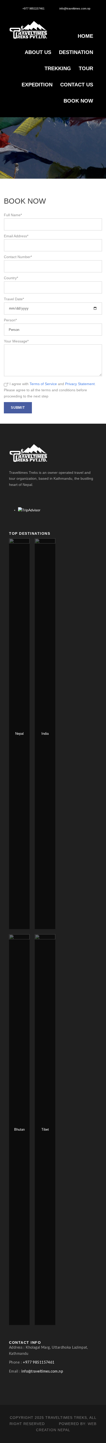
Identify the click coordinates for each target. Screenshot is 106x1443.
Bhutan (19, 1129)
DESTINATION (76, 52)
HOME (85, 36)
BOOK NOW (78, 101)
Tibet (45, 1129)
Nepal (19, 734)
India (45, 734)
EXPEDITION (37, 84)
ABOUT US (38, 52)
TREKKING (58, 68)
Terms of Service (43, 384)
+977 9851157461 (33, 8)
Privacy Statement (80, 384)
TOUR (86, 68)
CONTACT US (76, 84)
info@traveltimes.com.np (74, 8)
